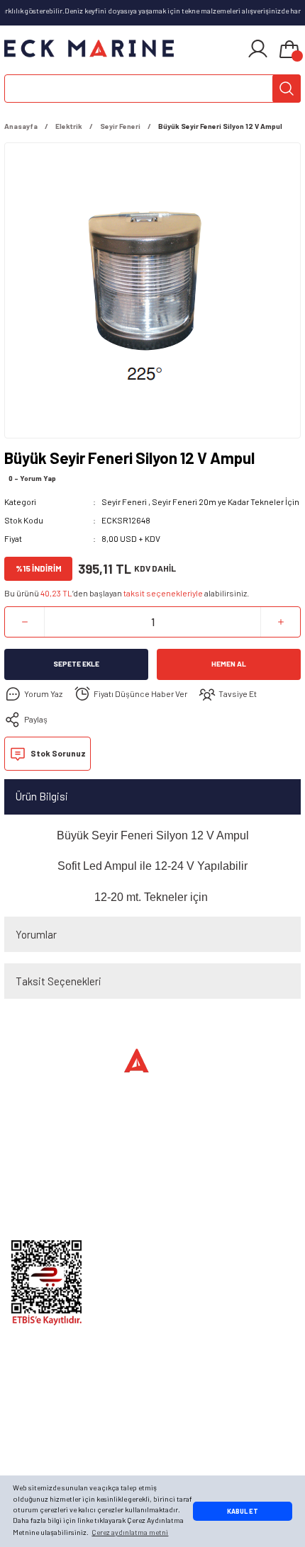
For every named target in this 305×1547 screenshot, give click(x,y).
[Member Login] (258, 49)
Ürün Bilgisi (42, 796)
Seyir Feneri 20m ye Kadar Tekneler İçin (225, 501)
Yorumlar (36, 934)
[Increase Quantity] (280, 622)
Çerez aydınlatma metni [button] (130, 1532)
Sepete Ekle (76, 663)
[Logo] (89, 48)
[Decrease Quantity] (24, 622)
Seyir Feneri (124, 501)
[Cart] (289, 50)
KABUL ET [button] (242, 1511)
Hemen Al (228, 663)
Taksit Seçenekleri (58, 981)
